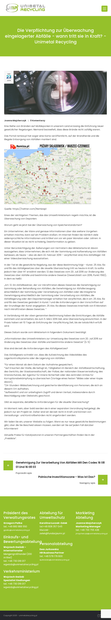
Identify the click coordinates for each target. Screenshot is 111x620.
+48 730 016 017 (17, 561)
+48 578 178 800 (53, 556)
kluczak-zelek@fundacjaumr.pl (52, 531)
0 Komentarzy (37, 120)
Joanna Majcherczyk (15, 120)
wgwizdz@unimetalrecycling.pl (20, 564)
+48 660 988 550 (17, 526)
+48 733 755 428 (89, 530)
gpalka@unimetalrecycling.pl (16, 530)
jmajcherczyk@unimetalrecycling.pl (92, 533)
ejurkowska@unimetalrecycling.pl (54, 560)
